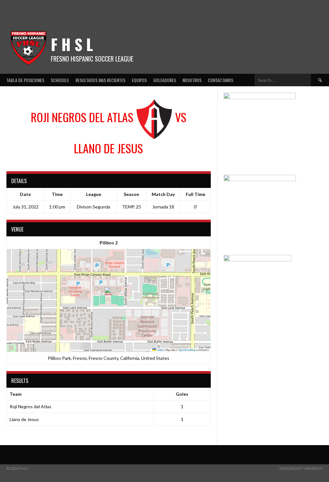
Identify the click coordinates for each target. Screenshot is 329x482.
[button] (109, 293)
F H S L (72, 44)
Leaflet (160, 349)
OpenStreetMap (187, 349)
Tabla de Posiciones (25, 80)
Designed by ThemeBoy (301, 468)
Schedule (60, 80)
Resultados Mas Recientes (100, 80)
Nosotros (191, 80)
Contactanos (220, 80)
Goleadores (164, 80)
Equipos (139, 80)
